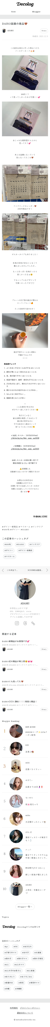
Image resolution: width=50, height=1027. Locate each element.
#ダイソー (9, 550)
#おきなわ (27, 947)
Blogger (36, 11)
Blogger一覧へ (25, 906)
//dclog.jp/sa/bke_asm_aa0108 (25, 438)
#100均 (8, 544)
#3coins (12, 685)
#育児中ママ (34, 983)
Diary (44, 31)
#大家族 (37, 953)
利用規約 (14, 1008)
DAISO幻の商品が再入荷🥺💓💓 (17, 661)
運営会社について (25, 1013)
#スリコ (39, 685)
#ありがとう (10, 977)
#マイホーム (10, 556)
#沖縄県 (18, 989)
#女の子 (25, 953)
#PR (15, 947)
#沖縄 (7, 989)
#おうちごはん (26, 977)
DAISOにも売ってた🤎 (13, 681)
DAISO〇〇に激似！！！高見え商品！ (19, 701)
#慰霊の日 (9, 983)
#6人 (7, 965)
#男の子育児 (38, 959)
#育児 (21, 983)
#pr (6, 947)
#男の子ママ (22, 959)
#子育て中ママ (11, 953)
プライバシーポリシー (30, 1008)
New (13, 11)
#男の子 (8, 959)
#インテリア (35, 544)
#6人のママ (19, 965)
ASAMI (25, 603)
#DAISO (20, 544)
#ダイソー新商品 (25, 550)
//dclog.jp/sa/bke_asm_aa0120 (25, 449)
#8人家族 (31, 971)
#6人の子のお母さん (13, 971)
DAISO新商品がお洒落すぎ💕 (16, 641)
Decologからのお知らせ (28, 927)
